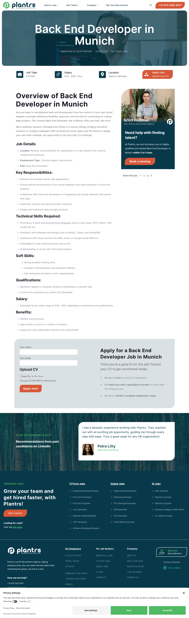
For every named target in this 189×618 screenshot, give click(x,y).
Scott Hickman (84, 51)
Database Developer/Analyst (86, 491)
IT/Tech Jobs (120, 51)
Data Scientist (161, 491)
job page (17, 527)
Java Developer (80, 509)
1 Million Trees (134, 572)
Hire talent (15, 513)
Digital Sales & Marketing (108, 450)
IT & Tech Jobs (103, 561)
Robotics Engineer (163, 503)
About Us (131, 555)
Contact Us (133, 577)
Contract (30, 76)
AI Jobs (99, 572)
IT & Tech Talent (73, 555)
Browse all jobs (104, 555)
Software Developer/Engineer (86, 528)
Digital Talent (72, 561)
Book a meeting (140, 161)
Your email (25, 358)
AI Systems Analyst (163, 516)
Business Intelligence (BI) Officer (169, 509)
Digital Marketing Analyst (125, 491)
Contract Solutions (75, 579)
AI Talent (69, 566)
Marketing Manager (123, 497)
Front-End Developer (82, 497)
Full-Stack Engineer (81, 503)
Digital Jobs (102, 566)
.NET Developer (80, 522)
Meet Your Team (135, 561)
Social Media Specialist (124, 522)
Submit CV (101, 577)
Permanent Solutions (76, 573)
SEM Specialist (120, 509)
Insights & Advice (135, 566)
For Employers (73, 548)
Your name (25, 347)
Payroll (69, 584)
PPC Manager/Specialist (125, 503)
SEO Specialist (120, 516)
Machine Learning (163, 497)
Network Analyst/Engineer (84, 516)
